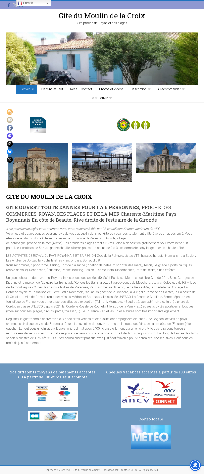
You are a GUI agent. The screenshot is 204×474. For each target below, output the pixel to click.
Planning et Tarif (52, 89)
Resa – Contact (81, 89)
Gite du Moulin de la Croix (102, 15)
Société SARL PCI (128, 470)
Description (138, 89)
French (27, 3)
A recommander (169, 89)
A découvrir (100, 98)
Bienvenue (27, 89)
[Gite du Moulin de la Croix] (102, 58)
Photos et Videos (111, 89)
